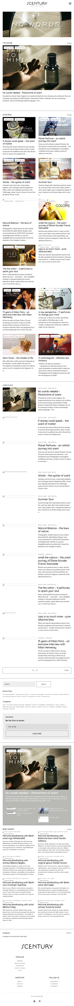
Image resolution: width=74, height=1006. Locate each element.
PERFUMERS (20, 707)
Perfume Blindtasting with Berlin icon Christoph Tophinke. (18, 883)
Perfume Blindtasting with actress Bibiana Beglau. (15, 861)
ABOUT (19, 981)
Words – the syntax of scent (16, 182)
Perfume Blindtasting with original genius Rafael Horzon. (52, 861)
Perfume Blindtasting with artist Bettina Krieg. (18, 905)
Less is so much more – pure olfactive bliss (52, 250)
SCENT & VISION (8, 47)
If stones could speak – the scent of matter (19, 142)
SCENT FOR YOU (19, 47)
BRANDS (28, 705)
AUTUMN (9, 705)
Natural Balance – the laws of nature (17, 224)
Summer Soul (45, 182)
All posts (69, 43)
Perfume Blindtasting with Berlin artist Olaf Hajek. (53, 883)
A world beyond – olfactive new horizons (54, 359)
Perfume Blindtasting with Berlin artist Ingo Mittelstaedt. (18, 837)
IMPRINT (19, 986)
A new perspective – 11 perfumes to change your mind (54, 313)
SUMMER (58, 707)
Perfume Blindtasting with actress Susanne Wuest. (50, 905)
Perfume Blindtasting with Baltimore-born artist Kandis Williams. (52, 838)
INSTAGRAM (54, 981)
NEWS (62, 705)
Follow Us (68, 932)
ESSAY (34, 705)
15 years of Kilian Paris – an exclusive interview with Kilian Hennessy (17, 315)
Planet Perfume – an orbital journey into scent (52, 139)
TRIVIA (65, 707)
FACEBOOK (54, 984)
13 (36, 670)
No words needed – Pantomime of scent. (22, 92)
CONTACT (20, 984)
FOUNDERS (43, 201)
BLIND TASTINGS (19, 705)
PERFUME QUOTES (9, 707)
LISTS (57, 705)
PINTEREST (54, 986)
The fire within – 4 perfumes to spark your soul (17, 270)
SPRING (51, 707)
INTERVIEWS (52, 201)
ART (4, 705)
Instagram (39, 1001)
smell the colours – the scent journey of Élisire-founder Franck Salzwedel (54, 225)
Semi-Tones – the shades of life (18, 358)
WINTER (12, 709)
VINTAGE (5, 709)
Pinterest (34, 1001)
